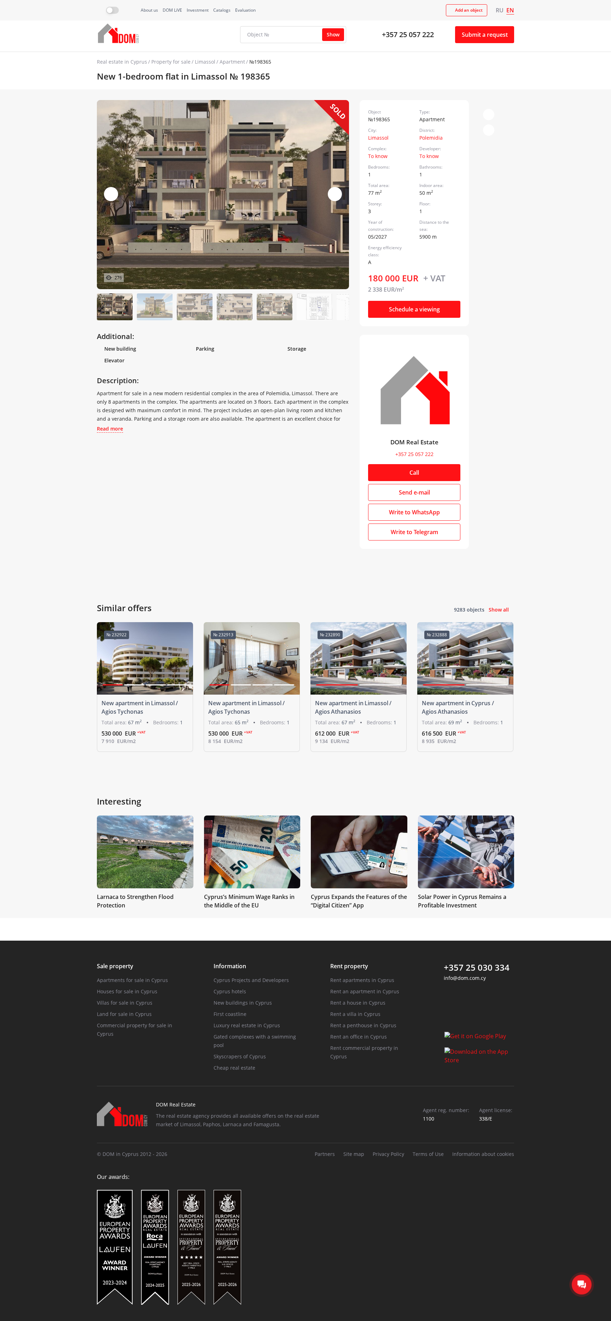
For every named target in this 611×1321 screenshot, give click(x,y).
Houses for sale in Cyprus (127, 991)
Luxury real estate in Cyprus (247, 1025)
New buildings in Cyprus (243, 1002)
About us (149, 10)
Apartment (232, 61)
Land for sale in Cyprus (124, 1014)
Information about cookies (483, 1154)
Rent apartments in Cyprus (362, 980)
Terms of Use (428, 1154)
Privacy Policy (388, 1154)
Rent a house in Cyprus (357, 1002)
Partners (325, 1154)
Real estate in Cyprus (122, 61)
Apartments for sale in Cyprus (132, 980)
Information (230, 966)
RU (500, 10)
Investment (198, 10)
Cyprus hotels (230, 991)
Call (414, 473)
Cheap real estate (234, 1067)
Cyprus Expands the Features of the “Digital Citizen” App (359, 901)
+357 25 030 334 (477, 967)
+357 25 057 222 (408, 34)
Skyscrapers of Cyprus (240, 1056)
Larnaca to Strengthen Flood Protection (135, 901)
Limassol (205, 61)
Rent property (349, 966)
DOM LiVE (172, 10)
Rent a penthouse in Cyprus (363, 1025)
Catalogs (222, 10)
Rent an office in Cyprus (358, 1036)
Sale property (115, 966)
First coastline (230, 1014)
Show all (499, 609)
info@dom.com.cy (465, 978)
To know (378, 156)
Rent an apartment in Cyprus (364, 991)
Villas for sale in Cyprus (124, 1002)
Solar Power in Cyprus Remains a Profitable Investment (462, 901)
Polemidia (431, 137)
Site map (353, 1154)
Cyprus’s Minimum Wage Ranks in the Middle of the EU (249, 901)
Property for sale (171, 61)
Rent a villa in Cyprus (355, 1014)
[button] (335, 194)
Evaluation (245, 10)
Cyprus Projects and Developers (251, 980)
